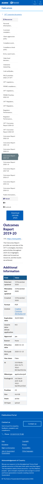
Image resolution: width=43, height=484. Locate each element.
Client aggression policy (9, 38)
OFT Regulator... (8, 101)
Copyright (25, 441)
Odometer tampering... (7, 66)
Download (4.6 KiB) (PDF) (15, 215)
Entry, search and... (9, 54)
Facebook (7, 207)
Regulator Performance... (8, 111)
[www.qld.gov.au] (10, 2)
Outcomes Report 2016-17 (9, 176)
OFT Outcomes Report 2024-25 (8, 124)
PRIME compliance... (9, 86)
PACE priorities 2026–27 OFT (8, 77)
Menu (40, 4)
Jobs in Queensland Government (8, 452)
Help (3, 441)
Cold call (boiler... (8, 71)
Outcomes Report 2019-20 (9, 157)
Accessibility (26, 448)
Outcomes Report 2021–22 (9, 144)
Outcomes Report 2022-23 (9, 137)
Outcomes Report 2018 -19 (9, 163)
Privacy (24, 444)
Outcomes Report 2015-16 (9, 183)
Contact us (32, 424)
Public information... (9, 195)
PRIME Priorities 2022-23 (8, 96)
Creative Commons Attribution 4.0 (20, 311)
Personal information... (7, 25)
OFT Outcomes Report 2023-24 (8, 131)
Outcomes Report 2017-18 (9, 170)
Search (35, 4)
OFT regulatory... (8, 82)
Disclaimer (5, 444)
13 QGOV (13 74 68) (17, 434)
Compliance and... (9, 43)
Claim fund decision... (6, 59)
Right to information (8, 448)
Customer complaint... (7, 31)
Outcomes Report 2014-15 (9, 189)
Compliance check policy (9, 48)
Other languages (27, 451)
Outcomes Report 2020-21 (9, 150)
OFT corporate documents (13, 14)
